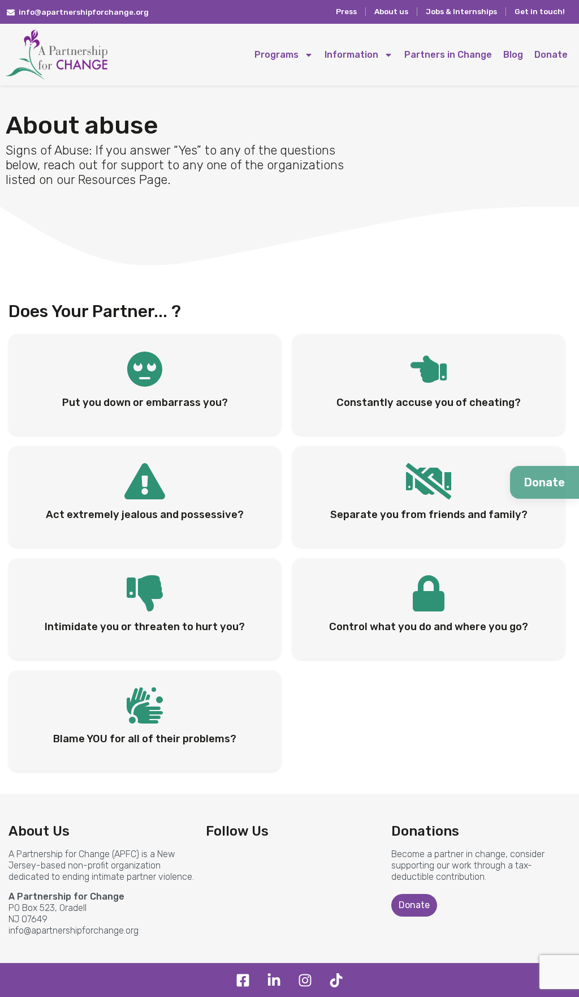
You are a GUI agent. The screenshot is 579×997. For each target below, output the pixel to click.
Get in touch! (540, 11)
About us (391, 11)
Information (351, 54)
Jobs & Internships (461, 11)
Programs (276, 54)
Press (346, 11)
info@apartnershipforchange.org (73, 930)
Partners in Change (448, 54)
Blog (513, 54)
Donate (551, 54)
